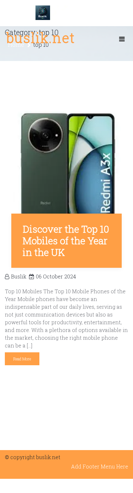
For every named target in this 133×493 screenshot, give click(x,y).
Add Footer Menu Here (99, 466)
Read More (22, 358)
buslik (18, 276)
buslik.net (40, 37)
